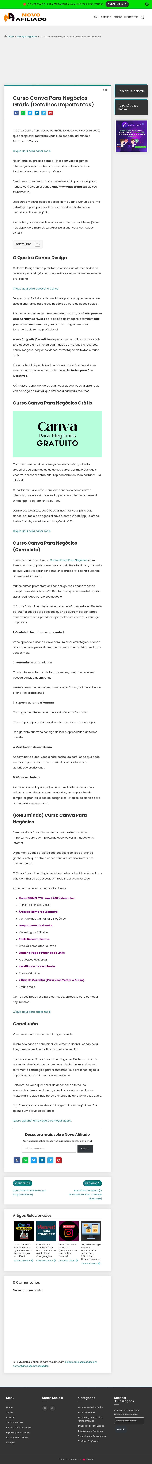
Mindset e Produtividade (91, 1425)
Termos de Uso (14, 1422)
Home (96, 17)
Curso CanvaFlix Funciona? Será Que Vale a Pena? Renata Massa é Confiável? (23, 1250)
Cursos (118, 17)
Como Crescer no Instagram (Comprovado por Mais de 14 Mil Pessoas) (68, 1250)
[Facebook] (16, 113)
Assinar (85, 1148)
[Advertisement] (76, 63)
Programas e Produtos (90, 1431)
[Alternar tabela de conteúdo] (36, 244)
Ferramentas (131, 17)
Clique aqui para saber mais (32, 151)
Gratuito (106, 17)
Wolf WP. (89, 1459)
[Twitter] (30, 113)
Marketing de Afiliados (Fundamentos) (90, 1419)
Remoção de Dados (17, 1437)
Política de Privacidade (18, 1427)
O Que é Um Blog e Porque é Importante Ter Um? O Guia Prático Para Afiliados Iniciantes (91, 1252)
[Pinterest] (50, 113)
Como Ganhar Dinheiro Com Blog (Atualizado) (29, 1192)
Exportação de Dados (18, 1432)
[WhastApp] (23, 113)
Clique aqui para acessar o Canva (35, 288)
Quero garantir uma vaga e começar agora (42, 1120)
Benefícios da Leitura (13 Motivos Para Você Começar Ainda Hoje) (85, 1194)
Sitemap (10, 1442)
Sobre (9, 1412)
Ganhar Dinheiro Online (90, 1407)
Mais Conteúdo (86, 1412)
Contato (10, 1417)
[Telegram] (43, 113)
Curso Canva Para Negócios (68, 560)
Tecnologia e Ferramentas (92, 1436)
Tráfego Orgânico (27, 36)
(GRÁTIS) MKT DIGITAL (131, 91)
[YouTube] (45, 1408)
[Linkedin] (37, 113)
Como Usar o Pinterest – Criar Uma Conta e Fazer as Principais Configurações (46, 1250)
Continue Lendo (22, 1260)
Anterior (24, 1183)
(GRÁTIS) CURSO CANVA (128, 107)
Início (11, 36)
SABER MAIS (116, 4)
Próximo (91, 1183)
